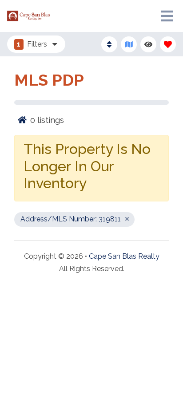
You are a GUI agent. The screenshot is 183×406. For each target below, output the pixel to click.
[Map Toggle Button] (129, 44)
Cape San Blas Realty (124, 256)
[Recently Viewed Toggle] (148, 44)
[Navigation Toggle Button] (167, 16)
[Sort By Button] (109, 44)
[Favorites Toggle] (168, 44)
